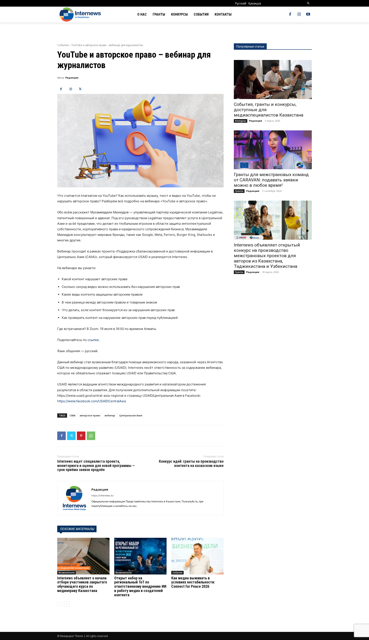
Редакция (71, 77)
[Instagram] (299, 14)
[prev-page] (60, 604)
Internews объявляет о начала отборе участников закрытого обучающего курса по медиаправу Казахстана (82, 584)
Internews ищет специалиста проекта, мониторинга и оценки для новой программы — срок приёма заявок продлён (96, 465)
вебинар (110, 415)
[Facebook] (290, 14)
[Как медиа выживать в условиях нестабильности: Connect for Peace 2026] (197, 556)
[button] (308, 3)
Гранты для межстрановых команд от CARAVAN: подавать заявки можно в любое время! (271, 180)
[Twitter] (80, 89)
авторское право (90, 415)
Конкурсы (240, 120)
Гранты (239, 191)
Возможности (67, 572)
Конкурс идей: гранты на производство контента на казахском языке (191, 463)
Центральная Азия (130, 415)
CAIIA (72, 415)
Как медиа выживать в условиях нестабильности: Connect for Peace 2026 (193, 582)
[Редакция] (74, 498)
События (63, 45)
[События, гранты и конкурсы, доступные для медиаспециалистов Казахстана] (273, 79)
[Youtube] (308, 14)
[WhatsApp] (91, 436)
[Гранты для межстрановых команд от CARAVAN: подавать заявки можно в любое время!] (273, 149)
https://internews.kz (102, 495)
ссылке (93, 340)
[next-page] (66, 604)
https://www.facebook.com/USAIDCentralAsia (91, 401)
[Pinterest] (81, 436)
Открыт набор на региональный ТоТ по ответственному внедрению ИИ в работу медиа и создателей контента (140, 586)
